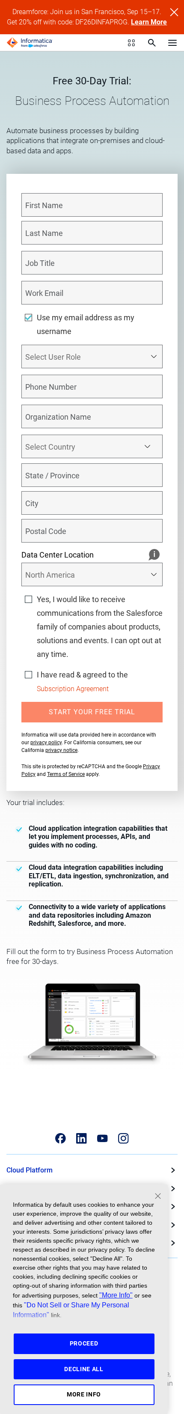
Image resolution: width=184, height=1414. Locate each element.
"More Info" (116, 1295)
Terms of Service (66, 774)
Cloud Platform (29, 1170)
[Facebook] (60, 1138)
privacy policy (46, 743)
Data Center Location (57, 554)
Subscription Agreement (73, 689)
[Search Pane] (152, 43)
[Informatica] (29, 43)
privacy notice (61, 750)
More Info (84, 1394)
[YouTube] (102, 1138)
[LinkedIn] (81, 1138)
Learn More (149, 22)
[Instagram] (123, 1138)
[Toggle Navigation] (172, 42)
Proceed (84, 1343)
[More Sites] (131, 43)
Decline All (84, 1369)
